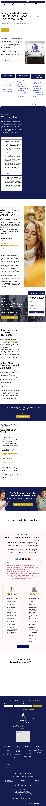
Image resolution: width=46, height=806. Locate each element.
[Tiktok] (23, 773)
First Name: (6, 704)
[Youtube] (20, 773)
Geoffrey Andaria (12, 585)
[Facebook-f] (18, 773)
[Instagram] (29, 559)
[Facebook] (17, 559)
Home (2, 9)
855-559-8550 (27, 1)
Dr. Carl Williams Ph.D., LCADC (34, 585)
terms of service (31, 709)
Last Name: (16, 704)
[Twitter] (15, 773)
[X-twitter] (23, 559)
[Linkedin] (20, 559)
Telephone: (25, 704)
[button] (20, 60)
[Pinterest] (26, 559)
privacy (26, 709)
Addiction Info (7, 9)
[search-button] (13, 4)
